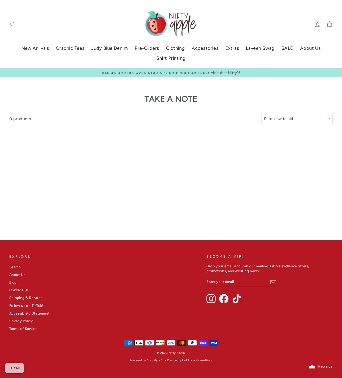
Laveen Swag (260, 48)
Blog (13, 282)
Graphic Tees (70, 48)
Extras (232, 48)
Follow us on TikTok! (26, 305)
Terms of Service (23, 328)
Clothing (175, 48)
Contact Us (19, 290)
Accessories (205, 48)
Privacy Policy (21, 321)
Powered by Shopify (144, 360)
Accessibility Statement (29, 313)
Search (15, 267)
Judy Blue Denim (109, 48)
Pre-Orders (147, 48)
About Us (310, 48)
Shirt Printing (170, 58)
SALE (287, 48)
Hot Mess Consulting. (197, 360)
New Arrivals (35, 48)
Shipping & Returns (25, 297)
